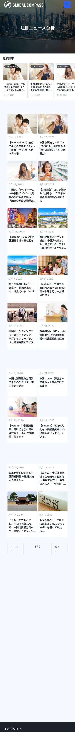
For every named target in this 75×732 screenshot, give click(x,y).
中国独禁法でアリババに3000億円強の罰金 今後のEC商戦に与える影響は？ (41, 87)
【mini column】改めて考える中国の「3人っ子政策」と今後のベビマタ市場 (14, 87)
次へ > (58, 548)
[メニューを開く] (67, 4)
